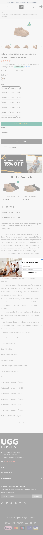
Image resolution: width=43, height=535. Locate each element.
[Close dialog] (42, 259)
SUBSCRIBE (32, 273)
